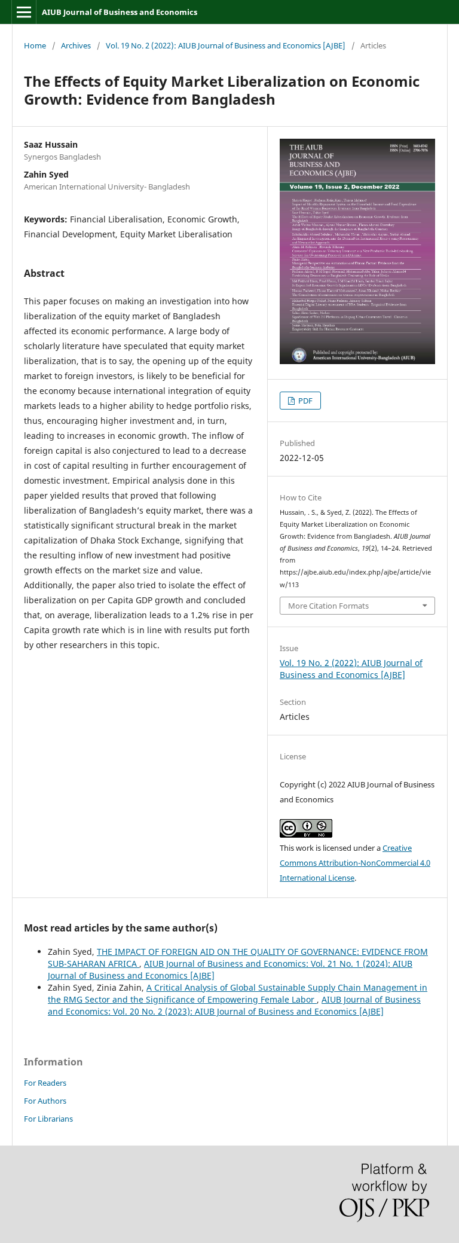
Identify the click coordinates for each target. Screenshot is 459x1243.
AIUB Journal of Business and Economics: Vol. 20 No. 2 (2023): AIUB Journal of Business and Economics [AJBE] (234, 1005)
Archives (76, 45)
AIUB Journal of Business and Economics (119, 12)
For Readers (45, 1082)
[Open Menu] (24, 12)
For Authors (45, 1100)
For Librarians (48, 1118)
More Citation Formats (328, 605)
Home (35, 45)
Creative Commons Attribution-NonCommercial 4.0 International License (355, 862)
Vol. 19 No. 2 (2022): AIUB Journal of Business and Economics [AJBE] (225, 45)
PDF (304, 400)
